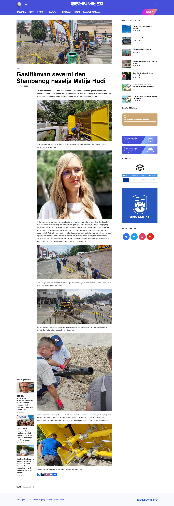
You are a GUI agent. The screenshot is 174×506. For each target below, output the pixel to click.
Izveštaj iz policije (139, 38)
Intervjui (66, 12)
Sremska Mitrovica (29, 487)
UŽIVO (148, 12)
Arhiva (62, 500)
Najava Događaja (91, 12)
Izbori (77, 12)
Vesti (31, 12)
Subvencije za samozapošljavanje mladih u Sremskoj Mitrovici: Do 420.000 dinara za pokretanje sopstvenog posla (24, 434)
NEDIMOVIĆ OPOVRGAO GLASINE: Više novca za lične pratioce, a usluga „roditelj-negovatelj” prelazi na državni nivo (25, 403)
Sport (40, 12)
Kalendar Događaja (39, 500)
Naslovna (21, 12)
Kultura (52, 12)
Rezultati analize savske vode (143, 49)
